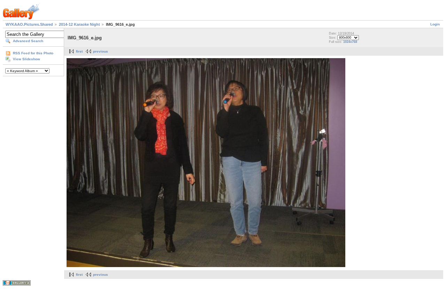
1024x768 (350, 42)
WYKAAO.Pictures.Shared (29, 24)
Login (435, 24)
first (79, 51)
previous (100, 51)
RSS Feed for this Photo (33, 53)
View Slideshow (26, 59)
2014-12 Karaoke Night (79, 24)
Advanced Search (28, 41)
